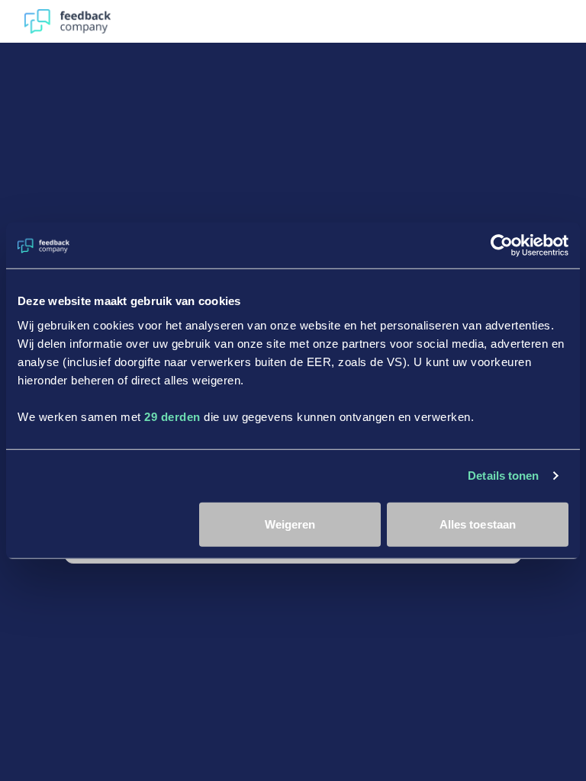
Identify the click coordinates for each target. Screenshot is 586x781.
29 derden (172, 416)
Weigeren (290, 523)
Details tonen (503, 475)
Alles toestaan (478, 523)
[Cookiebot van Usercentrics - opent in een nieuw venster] (501, 245)
